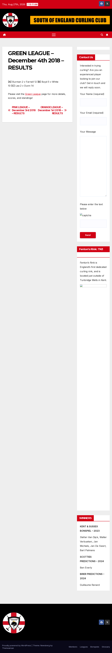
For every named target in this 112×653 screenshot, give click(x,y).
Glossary (106, 647)
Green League (33, 94)
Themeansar (8, 648)
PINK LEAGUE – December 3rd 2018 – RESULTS (24, 110)
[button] (102, 34)
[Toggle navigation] (53, 34)
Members (73, 647)
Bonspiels (94, 647)
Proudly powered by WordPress (17, 645)
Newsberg (45, 645)
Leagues (84, 647)
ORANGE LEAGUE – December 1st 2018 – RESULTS (50, 110)
